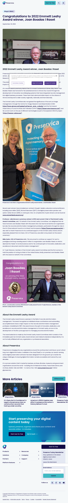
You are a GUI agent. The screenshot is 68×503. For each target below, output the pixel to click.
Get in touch (31, 434)
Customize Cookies (18, 83)
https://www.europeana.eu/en (52, 228)
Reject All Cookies (37, 83)
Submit (53, 476)
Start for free (50, 3)
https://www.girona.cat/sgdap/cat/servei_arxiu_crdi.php (23, 106)
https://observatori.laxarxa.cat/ (48, 108)
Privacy (27, 499)
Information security (15, 499)
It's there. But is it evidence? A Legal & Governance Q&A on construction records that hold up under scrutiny (15, 403)
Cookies (32, 499)
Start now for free (17, 434)
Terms (23, 499)
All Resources (58, 379)
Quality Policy (6, 499)
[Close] (56, 76)
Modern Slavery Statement (49, 499)
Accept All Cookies (50, 83)
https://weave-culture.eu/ (12, 113)
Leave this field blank (50, 462)
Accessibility (38, 499)
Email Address (47, 467)
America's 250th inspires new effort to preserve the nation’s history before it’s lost (42, 402)
